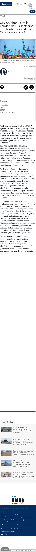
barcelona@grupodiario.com (20, 508)
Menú (19, 4)
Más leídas (7, 422)
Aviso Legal (11, 529)
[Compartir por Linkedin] (2, 87)
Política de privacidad (7, 531)
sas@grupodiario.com (7, 522)
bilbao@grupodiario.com (16, 511)
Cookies (5, 549)
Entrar (32, 11)
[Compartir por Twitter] (31, 87)
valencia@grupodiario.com (24, 517)
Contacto (4, 529)
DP (8, 71)
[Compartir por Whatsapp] (26, 87)
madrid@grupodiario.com (17, 514)
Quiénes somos (20, 529)
